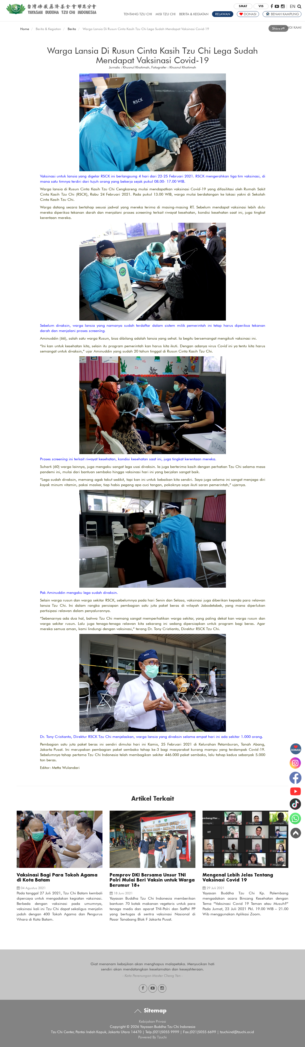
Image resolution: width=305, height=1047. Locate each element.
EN (292, 6)
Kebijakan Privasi (152, 1021)
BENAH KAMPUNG (284, 14)
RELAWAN (222, 14)
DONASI (249, 14)
